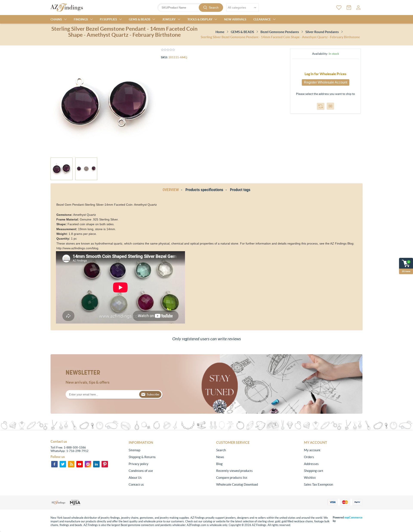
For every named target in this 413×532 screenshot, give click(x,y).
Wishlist (310, 477)
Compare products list (231, 477)
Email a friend (330, 106)
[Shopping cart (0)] (349, 7)
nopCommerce (353, 517)
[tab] (171, 190)
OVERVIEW (171, 189)
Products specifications (204, 189)
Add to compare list (320, 106)
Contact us (136, 484)
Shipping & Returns (142, 457)
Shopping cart (313, 471)
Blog (219, 464)
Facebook (54, 464)
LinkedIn (96, 464)
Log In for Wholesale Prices (325, 74)
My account (312, 450)
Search (214, 7)
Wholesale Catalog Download (237, 484)
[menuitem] (158, 450)
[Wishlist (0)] (339, 7)
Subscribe (153, 394)
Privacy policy (138, 464)
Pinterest (105, 464)
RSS (71, 464)
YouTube (79, 464)
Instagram (88, 464)
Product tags (240, 189)
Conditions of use (141, 471)
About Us (135, 477)
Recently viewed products (234, 471)
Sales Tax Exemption (318, 484)
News (220, 457)
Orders (309, 457)
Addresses (311, 464)
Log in (358, 7)
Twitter (63, 464)
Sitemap (134, 450)
